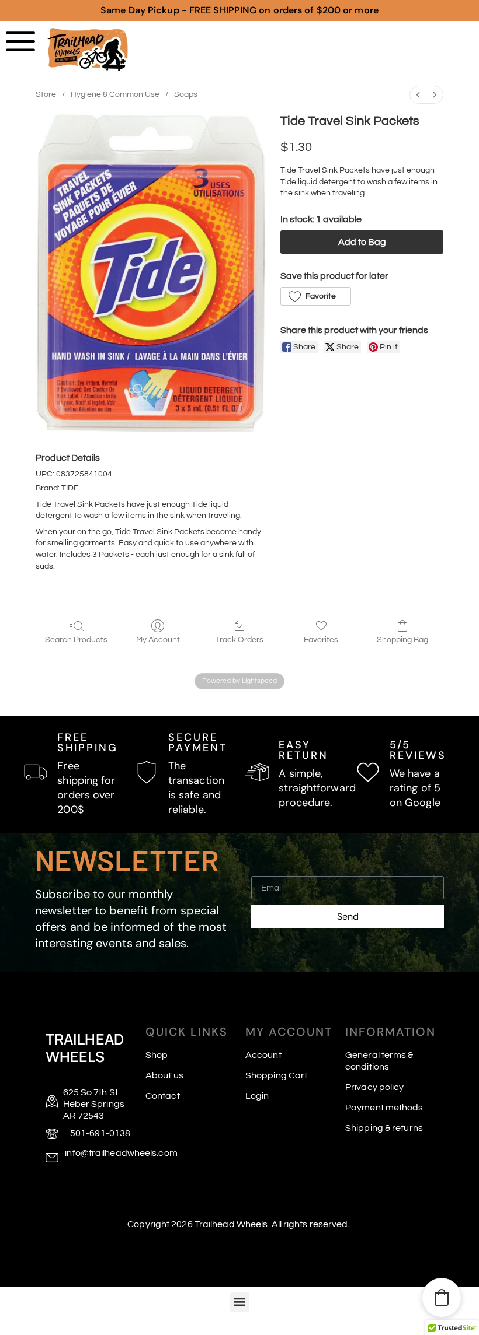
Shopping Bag (402, 640)
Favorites (321, 640)
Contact (162, 1096)
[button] (315, 296)
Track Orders (239, 640)
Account (263, 1055)
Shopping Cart (276, 1075)
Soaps (185, 94)
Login (257, 1096)
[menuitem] (418, 94)
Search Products (76, 640)
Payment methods (384, 1107)
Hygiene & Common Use (115, 94)
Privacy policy (374, 1087)
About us (164, 1075)
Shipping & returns (384, 1128)
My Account (158, 640)
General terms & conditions (379, 1060)
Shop (156, 1055)
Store (46, 94)
